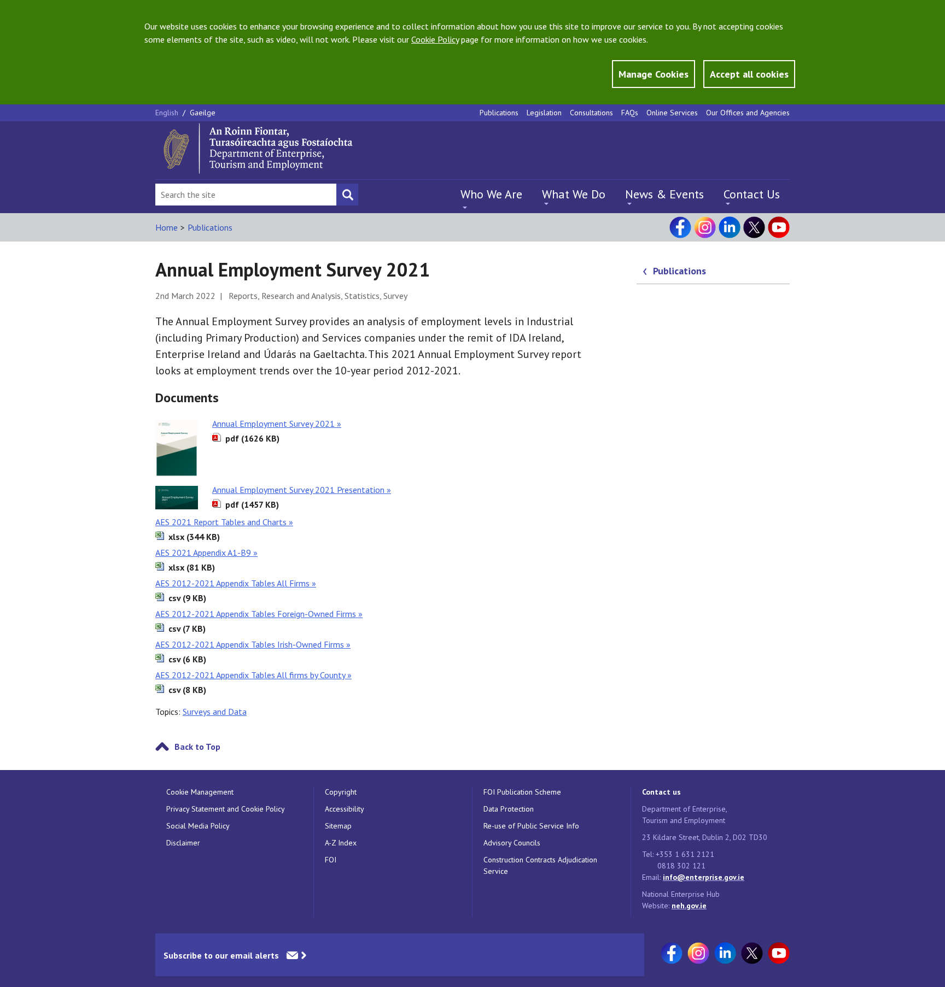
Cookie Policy (435, 39)
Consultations (591, 113)
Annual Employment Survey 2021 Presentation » (301, 489)
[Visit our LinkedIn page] (729, 227)
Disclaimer (183, 843)
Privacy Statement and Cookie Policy (225, 809)
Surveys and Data (215, 711)
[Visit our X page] (754, 227)
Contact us (661, 792)
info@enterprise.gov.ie (703, 877)
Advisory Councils (511, 843)
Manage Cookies (654, 74)
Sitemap (338, 826)
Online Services (672, 113)
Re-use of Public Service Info (531, 826)
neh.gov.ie (689, 905)
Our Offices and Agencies (748, 113)
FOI (330, 860)
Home (166, 227)
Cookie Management (200, 792)
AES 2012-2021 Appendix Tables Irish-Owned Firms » (253, 644)
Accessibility (344, 809)
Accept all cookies (749, 74)
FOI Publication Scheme (522, 792)
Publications (499, 113)
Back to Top (197, 746)
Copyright (341, 792)
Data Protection (508, 809)
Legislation (544, 113)
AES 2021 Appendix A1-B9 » (206, 552)
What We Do (573, 194)
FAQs (629, 113)
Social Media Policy (198, 826)
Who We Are (491, 194)
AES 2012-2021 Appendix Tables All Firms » (235, 583)
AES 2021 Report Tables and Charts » (224, 521)
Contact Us (752, 194)
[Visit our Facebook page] (680, 227)
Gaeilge (202, 113)
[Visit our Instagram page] (705, 227)
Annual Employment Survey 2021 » (276, 423)
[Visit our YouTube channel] (779, 227)
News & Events (664, 194)
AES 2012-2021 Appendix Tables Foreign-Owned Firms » (259, 613)
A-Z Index (341, 843)
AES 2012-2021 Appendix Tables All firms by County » (253, 674)
